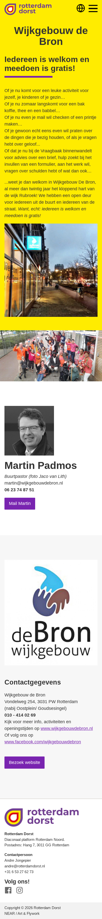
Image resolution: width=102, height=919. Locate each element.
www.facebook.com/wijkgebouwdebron (42, 741)
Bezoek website (24, 762)
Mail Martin (20, 503)
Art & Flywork (29, 913)
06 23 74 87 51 (19, 489)
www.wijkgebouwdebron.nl (67, 728)
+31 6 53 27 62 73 (18, 872)
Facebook (8, 890)
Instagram (20, 890)
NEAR (9, 913)
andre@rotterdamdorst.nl (24, 866)
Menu (93, 8)
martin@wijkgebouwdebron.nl (33, 483)
